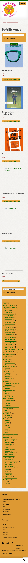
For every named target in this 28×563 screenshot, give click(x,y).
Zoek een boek (7, 514)
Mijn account (6, 506)
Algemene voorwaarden (14, 552)
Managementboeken (12, 22)
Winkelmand (6, 502)
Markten (5, 532)
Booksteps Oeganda (8, 527)
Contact (5, 529)
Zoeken (14, 560)
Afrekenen (6, 504)
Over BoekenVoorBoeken (10, 537)
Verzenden (6, 511)
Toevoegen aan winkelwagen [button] (11, 79)
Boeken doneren (7, 524)
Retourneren (6, 509)
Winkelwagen (22, 559)
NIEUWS (5, 534)
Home (4, 22)
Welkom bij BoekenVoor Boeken (11, 499)
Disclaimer (4, 553)
